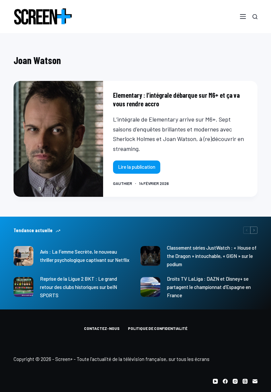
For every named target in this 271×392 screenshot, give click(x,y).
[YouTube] (215, 381)
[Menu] (243, 16)
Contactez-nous (102, 328)
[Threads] (245, 381)
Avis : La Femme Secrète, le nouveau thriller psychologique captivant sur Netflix (84, 256)
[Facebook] (225, 381)
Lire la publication (139, 168)
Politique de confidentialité (157, 328)
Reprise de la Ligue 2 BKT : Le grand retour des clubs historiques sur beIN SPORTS (78, 287)
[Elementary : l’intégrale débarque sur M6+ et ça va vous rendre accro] (58, 139)
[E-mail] (254, 381)
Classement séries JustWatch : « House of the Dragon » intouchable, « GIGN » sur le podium (211, 256)
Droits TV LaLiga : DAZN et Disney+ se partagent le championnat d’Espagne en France (209, 287)
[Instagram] (235, 381)
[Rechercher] (254, 16)
